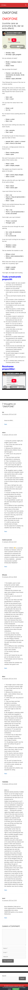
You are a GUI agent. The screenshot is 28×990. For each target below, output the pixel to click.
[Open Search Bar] (26, 5)
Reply (5, 424)
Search (4, 976)
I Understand (16, 988)
